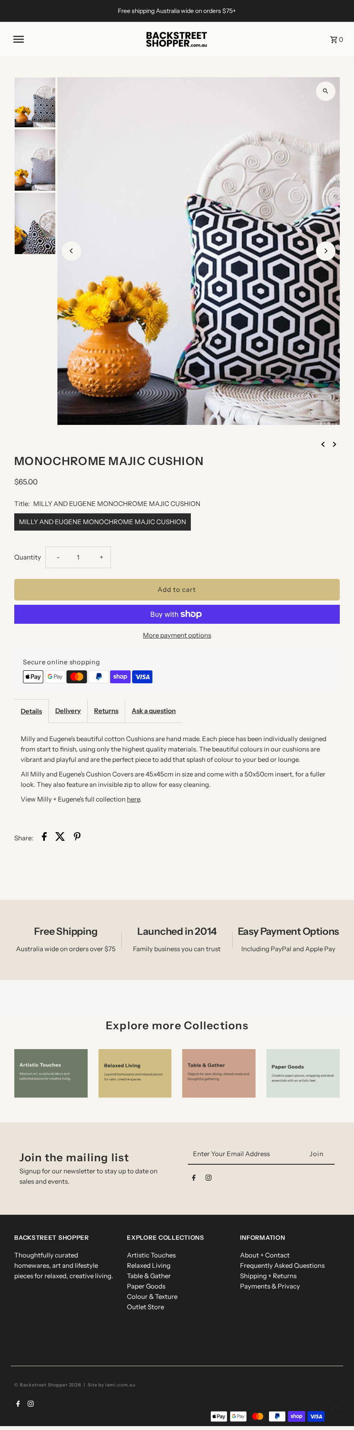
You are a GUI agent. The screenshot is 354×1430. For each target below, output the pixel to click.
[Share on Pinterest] (77, 838)
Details (31, 711)
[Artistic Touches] (51, 1073)
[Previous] (71, 251)
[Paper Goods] (303, 1073)
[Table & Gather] (219, 1073)
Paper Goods (146, 1286)
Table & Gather (149, 1276)
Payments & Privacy (270, 1286)
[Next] (325, 251)
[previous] (323, 444)
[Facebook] (194, 1179)
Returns (106, 711)
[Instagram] (208, 1179)
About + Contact (265, 1255)
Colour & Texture (152, 1296)
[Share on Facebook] (44, 838)
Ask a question (154, 711)
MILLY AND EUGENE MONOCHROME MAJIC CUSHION (102, 522)
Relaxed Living (149, 1265)
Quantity (27, 557)
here (133, 799)
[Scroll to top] (335, 1407)
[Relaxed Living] (135, 1073)
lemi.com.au (120, 1385)
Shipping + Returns (268, 1276)
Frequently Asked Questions (282, 1265)
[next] (334, 444)
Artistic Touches (151, 1255)
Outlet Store (145, 1307)
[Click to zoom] (325, 91)
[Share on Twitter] (60, 838)
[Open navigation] (75, 39)
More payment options (177, 635)
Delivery (68, 711)
